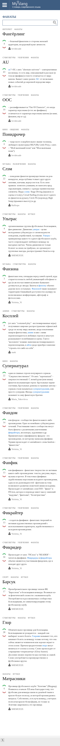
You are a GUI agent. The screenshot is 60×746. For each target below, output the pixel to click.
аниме (5, 311)
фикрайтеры (14, 432)
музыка (6, 164)
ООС (7, 99)
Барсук (9, 581)
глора (44, 645)
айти (29, 345)
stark (14, 352)
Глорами (36, 636)
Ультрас (9, 218)
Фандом (9, 412)
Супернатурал (15, 365)
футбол (31, 214)
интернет (7, 29)
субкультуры (9, 58)
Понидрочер (13, 134)
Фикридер (11, 547)
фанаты (18, 29)
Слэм (7, 168)
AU (5, 62)
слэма (27, 191)
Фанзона (10, 268)
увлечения (23, 58)
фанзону (42, 285)
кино (5, 130)
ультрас (36, 229)
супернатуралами (41, 389)
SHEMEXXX (17, 255)
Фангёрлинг (13, 33)
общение (14, 130)
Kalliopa (15, 205)
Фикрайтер (12, 512)
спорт (5, 577)
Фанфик (10, 462)
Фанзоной (36, 288)
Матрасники (13, 678)
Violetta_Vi (17, 302)
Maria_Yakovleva (20, 399)
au (9, 69)
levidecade (16, 49)
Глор (6, 622)
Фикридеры (32, 558)
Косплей (10, 315)
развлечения (19, 164)
